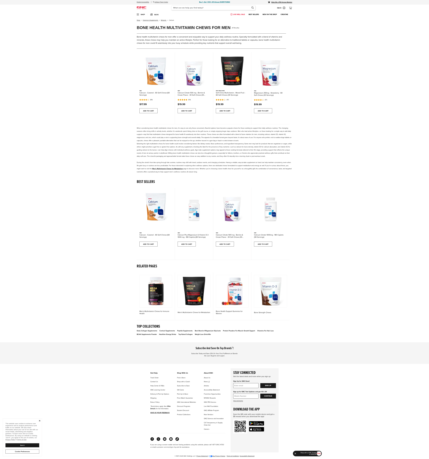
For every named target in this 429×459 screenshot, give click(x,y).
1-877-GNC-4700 (218, 445)
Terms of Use (21, 439)
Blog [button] (156, 15)
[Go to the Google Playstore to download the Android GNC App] (256, 423)
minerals (164, 20)
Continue (268, 396)
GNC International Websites (186, 402)
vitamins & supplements (150, 20)
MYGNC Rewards (210, 398)
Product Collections (183, 414)
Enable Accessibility (143, 2)
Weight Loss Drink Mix (203, 334)
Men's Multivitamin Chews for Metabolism (167, 169)
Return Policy (155, 402)
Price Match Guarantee (185, 398)
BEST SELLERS (254, 14)
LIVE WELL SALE (239, 14)
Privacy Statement (202, 456)
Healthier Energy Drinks (167, 334)
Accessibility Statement (212, 390)
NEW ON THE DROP (270, 14)
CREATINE (284, 14)
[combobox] (213, 8)
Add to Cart (148, 111)
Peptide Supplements (185, 331)
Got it (22, 445)
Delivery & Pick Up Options (159, 394)
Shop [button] (143, 15)
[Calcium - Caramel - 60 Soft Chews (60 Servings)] (155, 71)
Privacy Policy (10, 439)
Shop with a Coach (183, 382)
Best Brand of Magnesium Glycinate (208, 331)
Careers (206, 429)
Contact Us (154, 382)
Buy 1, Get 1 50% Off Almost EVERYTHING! (214, 2)
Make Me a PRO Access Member (281, 2)
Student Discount (183, 410)
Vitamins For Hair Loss (265, 331)
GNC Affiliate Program (211, 410)
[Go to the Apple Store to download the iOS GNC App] (256, 429)
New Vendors (208, 414)
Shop (138, 20)
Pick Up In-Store (182, 394)
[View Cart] (291, 6)
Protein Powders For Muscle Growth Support (239, 331)
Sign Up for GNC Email (241, 381)
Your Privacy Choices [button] (218, 456)
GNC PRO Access (210, 402)
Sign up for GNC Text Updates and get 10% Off (250, 392)
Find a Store (181, 378)
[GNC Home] (141, 8)
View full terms (238, 401)
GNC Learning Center (157, 390)
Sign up (268, 385)
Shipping (153, 398)
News (206, 382)
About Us (207, 378)
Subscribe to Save (183, 386)
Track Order (154, 378)
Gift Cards (180, 390)
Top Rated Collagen (185, 334)
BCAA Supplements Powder (147, 334)
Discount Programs (183, 406)
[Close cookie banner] (40, 421)
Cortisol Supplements (167, 331)
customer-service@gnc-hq (166, 447)
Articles (206, 386)
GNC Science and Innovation (214, 419)
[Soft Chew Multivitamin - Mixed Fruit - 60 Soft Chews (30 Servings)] (232, 71)
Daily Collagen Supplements (147, 331)
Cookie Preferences (22, 451)
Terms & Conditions (233, 456)
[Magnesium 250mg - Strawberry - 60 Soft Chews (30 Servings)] (270, 71)
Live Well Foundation (211, 406)
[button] (281, 7)
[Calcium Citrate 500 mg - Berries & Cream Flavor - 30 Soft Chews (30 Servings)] (194, 71)
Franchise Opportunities (212, 394)
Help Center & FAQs (157, 386)
